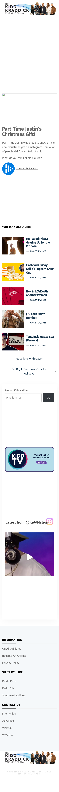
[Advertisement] (29, 55)
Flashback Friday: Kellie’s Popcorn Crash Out (40, 268)
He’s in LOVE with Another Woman (37, 293)
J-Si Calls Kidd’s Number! (35, 316)
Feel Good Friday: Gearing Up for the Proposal (38, 242)
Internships (9, 713)
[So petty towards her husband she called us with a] (29, 557)
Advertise (8, 720)
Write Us (7, 735)
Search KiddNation (16, 390)
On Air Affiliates (11, 648)
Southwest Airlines (13, 695)
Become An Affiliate (14, 655)
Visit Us (7, 728)
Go (48, 397)
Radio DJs (8, 688)
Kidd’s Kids (9, 681)
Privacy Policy (10, 663)
